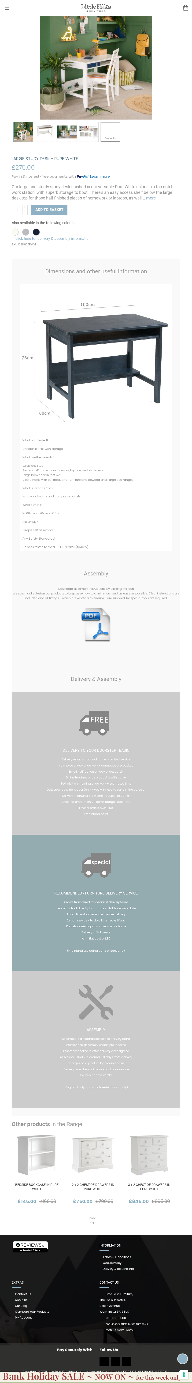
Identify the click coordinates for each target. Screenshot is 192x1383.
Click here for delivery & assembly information (53, 238)
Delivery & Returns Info (118, 1269)
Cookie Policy (112, 1263)
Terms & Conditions (117, 1257)
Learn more (100, 176)
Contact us (23, 1294)
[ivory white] (15, 232)
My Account (23, 1317)
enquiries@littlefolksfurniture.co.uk (127, 1324)
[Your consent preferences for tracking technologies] (183, 1374)
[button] (23, 132)
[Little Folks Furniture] (96, 8)
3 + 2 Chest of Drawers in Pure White (149, 1187)
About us (21, 1300)
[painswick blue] (36, 232)
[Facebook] (104, 1363)
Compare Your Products (32, 1312)
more (150, 197)
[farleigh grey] (25, 232)
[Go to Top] (182, 1358)
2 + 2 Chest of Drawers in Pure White (93, 1187)
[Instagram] (115, 1363)
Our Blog (21, 1306)
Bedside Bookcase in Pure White (37, 1187)
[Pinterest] (126, 1363)
